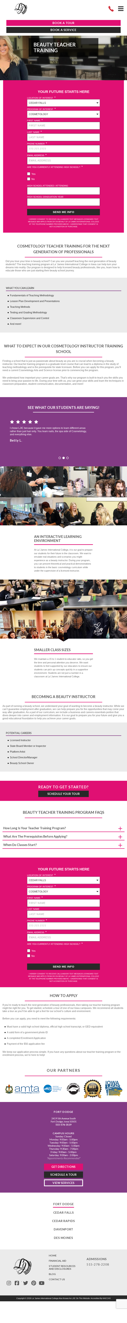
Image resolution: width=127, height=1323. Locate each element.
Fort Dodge (63, 1204)
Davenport (63, 1229)
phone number (37, 143)
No (33, 179)
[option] (63, 430)
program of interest (41, 886)
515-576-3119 (63, 1124)
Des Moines (63, 1237)
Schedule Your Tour (63, 793)
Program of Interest (41, 109)
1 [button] (60, 458)
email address (37, 155)
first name (35, 120)
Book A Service (63, 30)
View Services (63, 1182)
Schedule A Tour (63, 1174)
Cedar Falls (63, 1212)
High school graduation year (45, 197)
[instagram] (9, 1283)
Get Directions (63, 1166)
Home (53, 1255)
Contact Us (57, 1279)
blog (52, 1274)
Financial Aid (57, 1260)
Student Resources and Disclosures (62, 1267)
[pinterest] (33, 1283)
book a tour (63, 23)
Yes (33, 174)
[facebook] (17, 1283)
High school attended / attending (47, 185)
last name (34, 132)
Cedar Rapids (63, 1221)
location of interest (41, 97)
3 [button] (67, 458)
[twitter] (25, 1283)
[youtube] (41, 1283)
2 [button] (63, 458)
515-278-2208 (98, 1264)
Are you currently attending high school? (55, 167)
